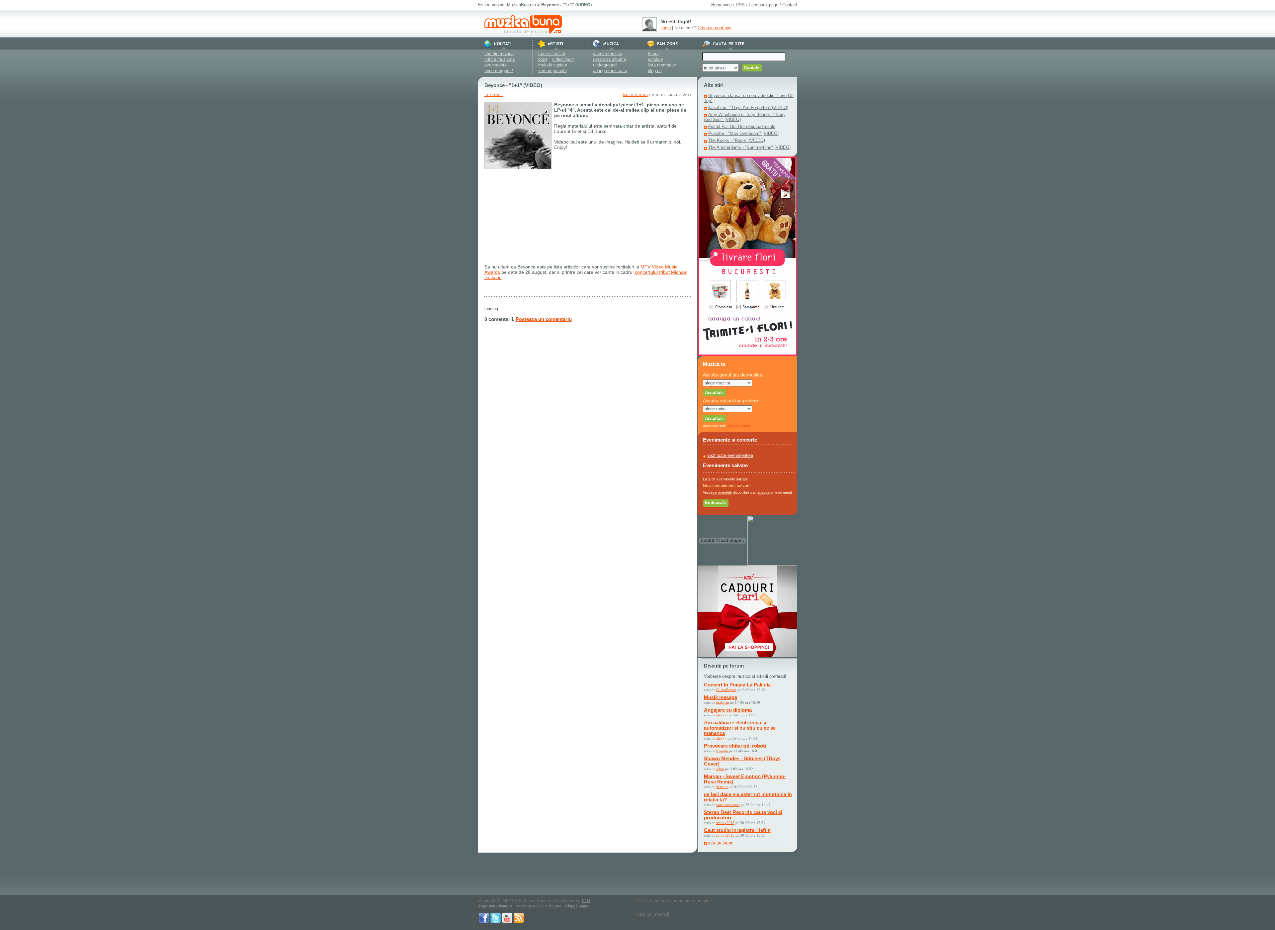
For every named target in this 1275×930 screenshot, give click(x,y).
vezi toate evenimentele (730, 455)
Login (665, 27)
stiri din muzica (499, 53)
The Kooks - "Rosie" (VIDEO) (736, 140)
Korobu (722, 751)
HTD (586, 900)
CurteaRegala (726, 690)
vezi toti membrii (653, 914)
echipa (570, 906)
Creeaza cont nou (714, 27)
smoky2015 (725, 823)
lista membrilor (662, 64)
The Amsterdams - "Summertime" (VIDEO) (749, 147)
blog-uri (655, 70)
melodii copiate (552, 64)
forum (653, 53)
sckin (720, 769)
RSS (740, 4)
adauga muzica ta (610, 70)
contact (583, 906)
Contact (789, 4)
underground (605, 64)
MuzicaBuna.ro (521, 4)
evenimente (495, 64)
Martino (722, 787)
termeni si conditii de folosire (538, 906)
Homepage (721, 4)
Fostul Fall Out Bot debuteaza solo (741, 126)
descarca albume (609, 59)
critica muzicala (499, 59)
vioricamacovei (728, 805)
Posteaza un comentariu (544, 319)
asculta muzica (607, 53)
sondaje (655, 59)
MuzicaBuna (635, 95)
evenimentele (721, 492)
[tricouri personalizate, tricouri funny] (772, 564)
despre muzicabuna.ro (495, 906)
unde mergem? (498, 70)
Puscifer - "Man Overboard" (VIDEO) (743, 133)
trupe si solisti (551, 53)
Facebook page (763, 4)
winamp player (738, 426)
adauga (763, 492)
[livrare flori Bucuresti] (747, 354)
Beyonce (493, 95)
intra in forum (720, 842)
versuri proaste (552, 70)
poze (543, 59)
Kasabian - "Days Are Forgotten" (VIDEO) (748, 107)
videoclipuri (563, 59)
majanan (722, 702)
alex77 (721, 715)
